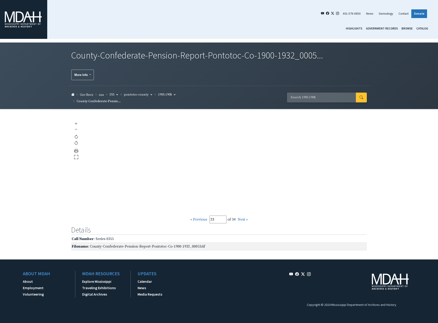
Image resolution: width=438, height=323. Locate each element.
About (28, 281)
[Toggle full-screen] (76, 157)
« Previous (198, 219)
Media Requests (150, 294)
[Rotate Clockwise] (76, 137)
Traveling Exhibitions (99, 288)
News (369, 14)
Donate (419, 14)
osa (101, 95)
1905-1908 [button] (165, 95)
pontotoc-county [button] (136, 95)
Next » (243, 219)
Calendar (145, 281)
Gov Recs (86, 95)
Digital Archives (94, 294)
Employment (33, 288)
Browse (407, 28)
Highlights (354, 28)
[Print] (76, 151)
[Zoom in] (76, 123)
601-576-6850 (352, 14)
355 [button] (112, 95)
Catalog (422, 28)
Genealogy (386, 14)
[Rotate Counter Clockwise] (76, 143)
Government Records (382, 28)
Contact (404, 14)
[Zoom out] (76, 129)
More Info (81, 75)
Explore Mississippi (96, 281)
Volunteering (33, 294)
